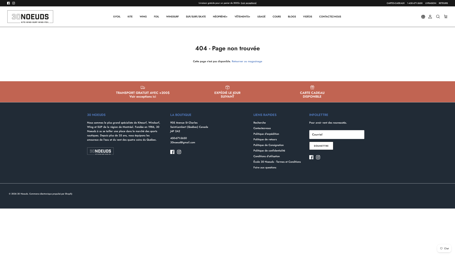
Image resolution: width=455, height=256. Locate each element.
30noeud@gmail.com (182, 142)
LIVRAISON (430, 3)
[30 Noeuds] (30, 16)
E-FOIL (117, 16)
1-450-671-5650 (415, 3)
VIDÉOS (307, 16)
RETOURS (443, 3)
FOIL (156, 16)
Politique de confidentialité (269, 151)
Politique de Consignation (268, 145)
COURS (277, 16)
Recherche (259, 123)
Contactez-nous (262, 128)
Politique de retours (265, 139)
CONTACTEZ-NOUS (330, 16)
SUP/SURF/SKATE (196, 16)
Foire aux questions (264, 167)
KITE (130, 16)
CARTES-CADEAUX (396, 3)
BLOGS (292, 16)
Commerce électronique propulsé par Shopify (50, 193)
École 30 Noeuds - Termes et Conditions (277, 162)
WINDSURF (172, 16)
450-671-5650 (178, 138)
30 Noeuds (22, 193)
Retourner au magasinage (247, 61)
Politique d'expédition (266, 134)
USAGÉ (261, 16)
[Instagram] (13, 3)
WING (143, 16)
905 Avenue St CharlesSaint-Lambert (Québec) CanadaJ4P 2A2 (189, 127)
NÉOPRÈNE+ (220, 16)
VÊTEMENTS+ (242, 16)
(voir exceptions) (248, 3)
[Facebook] (8, 3)
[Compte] (429, 17)
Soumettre (321, 146)
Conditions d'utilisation (266, 156)
